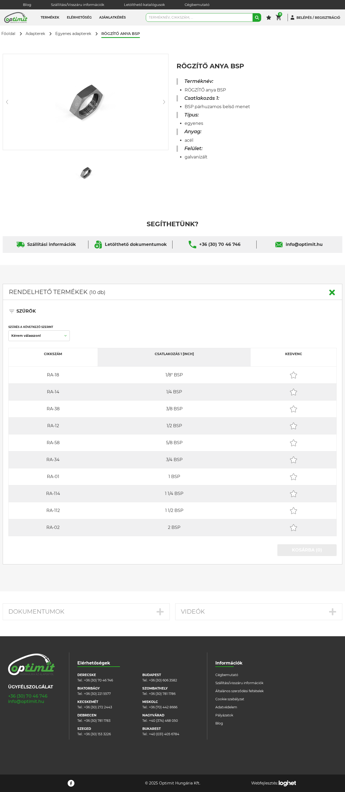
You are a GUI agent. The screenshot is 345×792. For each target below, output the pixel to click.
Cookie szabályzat (229, 699)
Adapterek (35, 33)
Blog (27, 5)
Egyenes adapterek (73, 33)
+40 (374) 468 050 (163, 721)
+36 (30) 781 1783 (97, 721)
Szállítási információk (51, 244)
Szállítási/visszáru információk (239, 683)
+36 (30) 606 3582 (163, 680)
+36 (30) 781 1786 (162, 694)
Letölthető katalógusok (144, 5)
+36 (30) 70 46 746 (219, 244)
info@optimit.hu (304, 244)
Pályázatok (224, 715)
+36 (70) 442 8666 (163, 707)
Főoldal (8, 33)
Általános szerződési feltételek (239, 691)
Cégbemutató (197, 5)
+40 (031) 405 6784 (164, 734)
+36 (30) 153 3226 (97, 734)
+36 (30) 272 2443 (98, 707)
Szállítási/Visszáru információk (77, 5)
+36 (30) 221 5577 (97, 694)
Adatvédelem (226, 707)
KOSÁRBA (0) (307, 550)
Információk (229, 663)
